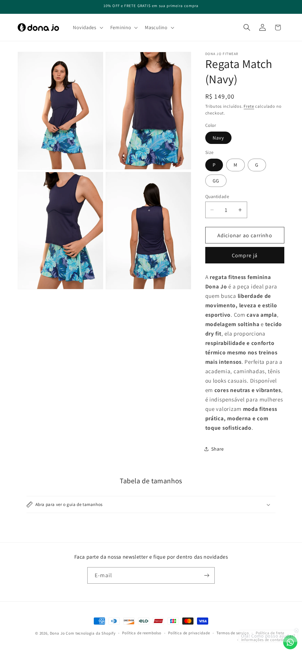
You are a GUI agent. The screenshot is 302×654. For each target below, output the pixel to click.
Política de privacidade (189, 632)
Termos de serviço (232, 632)
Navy (218, 138)
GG (216, 180)
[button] (87, 27)
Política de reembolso (141, 632)
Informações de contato (262, 639)
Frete (249, 106)
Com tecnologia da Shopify (90, 633)
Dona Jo (57, 633)
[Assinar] (206, 575)
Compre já (245, 255)
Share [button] (217, 449)
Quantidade (217, 196)
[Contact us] (290, 642)
